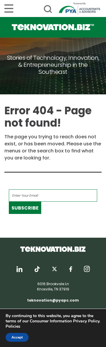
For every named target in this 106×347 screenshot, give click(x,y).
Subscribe (25, 208)
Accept (17, 337)
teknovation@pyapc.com (53, 300)
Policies (13, 326)
